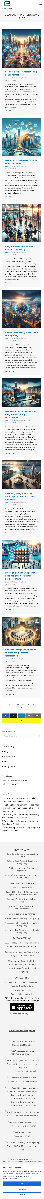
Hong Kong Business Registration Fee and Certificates (22, 907)
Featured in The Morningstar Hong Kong (22, 1148)
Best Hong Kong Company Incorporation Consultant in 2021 (22, 1104)
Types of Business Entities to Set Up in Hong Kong (22, 876)
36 (21, 708)
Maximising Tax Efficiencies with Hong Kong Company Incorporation (20, 414)
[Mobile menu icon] (40, 5)
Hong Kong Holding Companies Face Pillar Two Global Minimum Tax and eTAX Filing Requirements (20, 808)
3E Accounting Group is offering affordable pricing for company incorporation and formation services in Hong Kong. (22, 966)
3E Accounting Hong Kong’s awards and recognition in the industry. (22, 954)
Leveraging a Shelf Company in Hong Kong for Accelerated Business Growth (20, 576)
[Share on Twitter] (13, 715)
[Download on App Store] (22, 1007)
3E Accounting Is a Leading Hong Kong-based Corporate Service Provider (22, 945)
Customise (22, 1189)
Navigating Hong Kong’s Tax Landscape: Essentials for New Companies (20, 496)
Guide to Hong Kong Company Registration (22, 869)
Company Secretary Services (22, 887)
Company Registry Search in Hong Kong (22, 900)
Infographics (9, 766)
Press (6, 761)
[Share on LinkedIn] (21, 715)
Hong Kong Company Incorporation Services (22, 855)
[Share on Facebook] (6, 715)
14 (23, 705)
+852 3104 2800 (23, 990)
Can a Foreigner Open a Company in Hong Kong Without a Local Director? (20, 816)
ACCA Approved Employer (22, 1054)
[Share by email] (29, 715)
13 (18, 705)
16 (33, 705)
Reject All (22, 1194)
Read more (8, 110)
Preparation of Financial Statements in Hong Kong (22, 924)
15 (28, 705)
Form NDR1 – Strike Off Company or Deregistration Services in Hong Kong (22, 893)
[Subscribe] (21, 720)
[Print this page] (37, 715)
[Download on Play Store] (22, 1015)
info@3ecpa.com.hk (24, 994)
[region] (22, 1181)
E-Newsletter (10, 756)
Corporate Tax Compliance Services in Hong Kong (22, 931)
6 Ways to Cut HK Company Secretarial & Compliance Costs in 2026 (20, 822)
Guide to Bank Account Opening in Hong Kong (22, 862)
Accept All (22, 1184)
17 (38, 705)
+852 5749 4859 (12, 784)
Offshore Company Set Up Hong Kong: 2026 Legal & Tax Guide (21, 829)
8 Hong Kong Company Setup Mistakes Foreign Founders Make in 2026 (19, 799)
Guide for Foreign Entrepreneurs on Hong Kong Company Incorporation (20, 652)
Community (8, 746)
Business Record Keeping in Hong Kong (22, 918)
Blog (6, 78)
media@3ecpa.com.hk (17, 780)
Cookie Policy (12, 1178)
